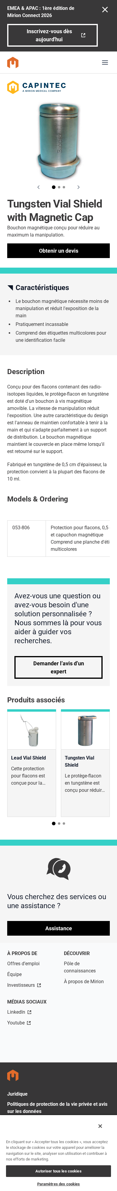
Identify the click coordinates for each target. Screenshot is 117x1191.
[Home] (13, 62)
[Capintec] (58, 87)
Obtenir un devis (58, 251)
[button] (54, 187)
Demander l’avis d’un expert (58, 667)
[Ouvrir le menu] (105, 62)
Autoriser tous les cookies (58, 1171)
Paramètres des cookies (58, 1184)
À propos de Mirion (84, 981)
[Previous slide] (38, 187)
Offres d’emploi (23, 963)
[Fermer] (100, 1126)
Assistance (58, 928)
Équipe (14, 974)
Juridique (17, 1094)
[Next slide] (78, 187)
